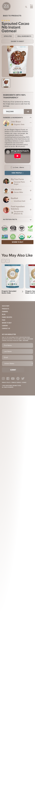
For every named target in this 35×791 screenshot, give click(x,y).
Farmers (5, 312)
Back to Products (12, 16)
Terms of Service (16, 382)
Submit (13, 370)
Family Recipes (7, 317)
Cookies (24, 382)
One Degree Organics (6, 6)
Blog (3, 314)
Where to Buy (7, 323)
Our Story (5, 306)
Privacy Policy (6, 382)
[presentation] (3, 261)
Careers (5, 326)
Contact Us (6, 329)
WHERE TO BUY (17, 242)
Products (5, 309)
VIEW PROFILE (17, 173)
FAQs (3, 320)
